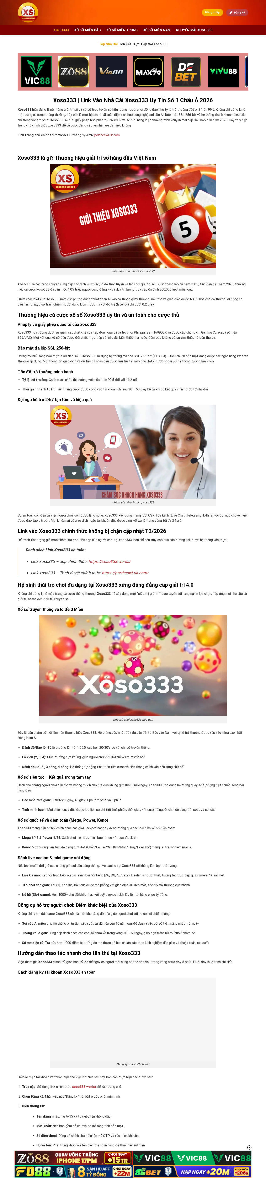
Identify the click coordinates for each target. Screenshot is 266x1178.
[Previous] (27, 72)
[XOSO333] (32, 12)
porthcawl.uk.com (107, 135)
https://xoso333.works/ (110, 561)
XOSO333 (61, 30)
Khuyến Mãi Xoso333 (194, 30)
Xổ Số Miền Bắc (87, 30)
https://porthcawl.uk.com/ (125, 573)
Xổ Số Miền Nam (157, 30)
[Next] (238, 72)
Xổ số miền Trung (122, 30)
